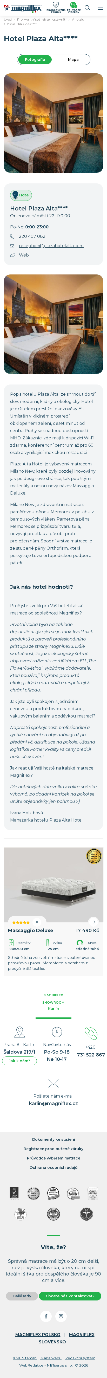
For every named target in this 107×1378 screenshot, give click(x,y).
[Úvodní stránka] (23, 10)
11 (37, 922)
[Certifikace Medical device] (33, 1193)
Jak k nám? (19, 1061)
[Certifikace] (53, 1193)
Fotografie (35, 59)
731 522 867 (91, 1055)
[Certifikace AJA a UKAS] (14, 1193)
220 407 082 (32, 236)
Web (24, 255)
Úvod (8, 19)
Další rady (22, 1296)
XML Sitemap (25, 1358)
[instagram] (61, 1316)
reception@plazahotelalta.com (51, 245)
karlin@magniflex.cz (53, 1103)
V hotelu (78, 19)
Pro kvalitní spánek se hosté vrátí (41, 19)
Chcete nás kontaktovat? (70, 1296)
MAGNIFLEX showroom (53, 1002)
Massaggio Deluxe (30, 930)
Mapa (73, 59)
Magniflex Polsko (38, 1334)
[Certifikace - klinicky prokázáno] (86, 1214)
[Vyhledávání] (87, 8)
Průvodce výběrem (74, 11)
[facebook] (46, 1316)
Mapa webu (51, 1358)
